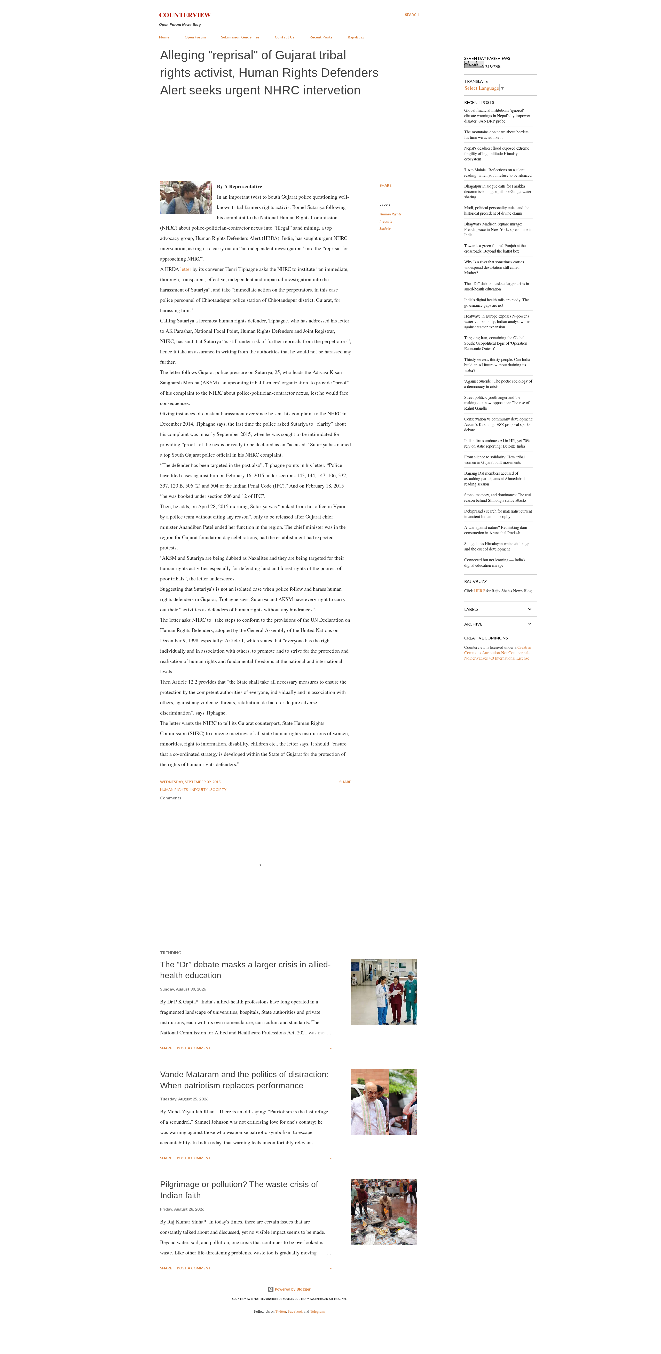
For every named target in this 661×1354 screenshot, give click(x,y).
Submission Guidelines (240, 37)
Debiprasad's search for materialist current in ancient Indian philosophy (498, 513)
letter (185, 268)
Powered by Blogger (292, 1289)
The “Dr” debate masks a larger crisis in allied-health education (496, 286)
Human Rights (391, 214)
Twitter (281, 1311)
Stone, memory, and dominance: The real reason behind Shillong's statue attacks (497, 497)
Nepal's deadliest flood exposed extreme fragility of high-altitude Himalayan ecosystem (496, 153)
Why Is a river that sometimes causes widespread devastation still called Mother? (494, 267)
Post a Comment (194, 1048)
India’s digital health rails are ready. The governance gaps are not (496, 302)
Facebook (295, 1311)
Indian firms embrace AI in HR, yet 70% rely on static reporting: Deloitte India (497, 443)
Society (385, 228)
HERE (479, 590)
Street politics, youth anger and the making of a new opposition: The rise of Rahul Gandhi (496, 402)
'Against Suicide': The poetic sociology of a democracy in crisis (498, 383)
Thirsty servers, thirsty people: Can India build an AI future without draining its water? (497, 364)
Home (164, 37)
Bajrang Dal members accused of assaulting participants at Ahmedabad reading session (494, 478)
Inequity (386, 221)
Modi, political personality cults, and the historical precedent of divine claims (496, 210)
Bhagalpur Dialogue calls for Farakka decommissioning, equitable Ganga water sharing (497, 191)
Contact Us (284, 37)
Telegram (317, 1311)
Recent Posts (321, 37)
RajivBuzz (356, 37)
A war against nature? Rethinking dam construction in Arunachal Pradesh (495, 529)
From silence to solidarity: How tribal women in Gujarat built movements (494, 459)
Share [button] (385, 185)
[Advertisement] (289, 140)
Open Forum (195, 37)
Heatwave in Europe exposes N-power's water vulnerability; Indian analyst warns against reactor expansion (497, 321)
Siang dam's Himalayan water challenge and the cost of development (496, 546)
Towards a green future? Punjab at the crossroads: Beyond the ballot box (495, 248)
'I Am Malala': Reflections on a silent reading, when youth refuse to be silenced (498, 172)
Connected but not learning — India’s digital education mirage (494, 562)
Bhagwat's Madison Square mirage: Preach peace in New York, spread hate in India (498, 229)
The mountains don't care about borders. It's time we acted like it (497, 134)
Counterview (185, 15)
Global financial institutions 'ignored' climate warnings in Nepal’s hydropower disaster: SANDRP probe (497, 115)
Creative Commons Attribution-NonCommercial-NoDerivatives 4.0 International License (497, 652)
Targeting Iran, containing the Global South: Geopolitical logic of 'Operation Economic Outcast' (495, 343)
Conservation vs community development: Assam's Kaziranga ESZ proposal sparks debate (498, 424)
